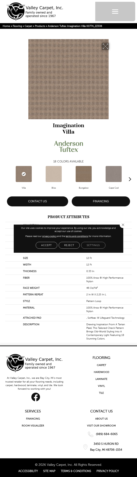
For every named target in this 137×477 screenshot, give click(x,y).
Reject (69, 245)
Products (40, 26)
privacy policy (49, 236)
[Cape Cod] (114, 174)
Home (6, 26)
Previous (7, 173)
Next (130, 173)
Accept (46, 245)
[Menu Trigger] (115, 11)
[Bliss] (54, 174)
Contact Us (37, 201)
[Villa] (24, 174)
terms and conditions (77, 236)
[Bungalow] (84, 174)
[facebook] (35, 396)
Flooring (17, 26)
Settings (93, 245)
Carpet (28, 26)
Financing (101, 201)
